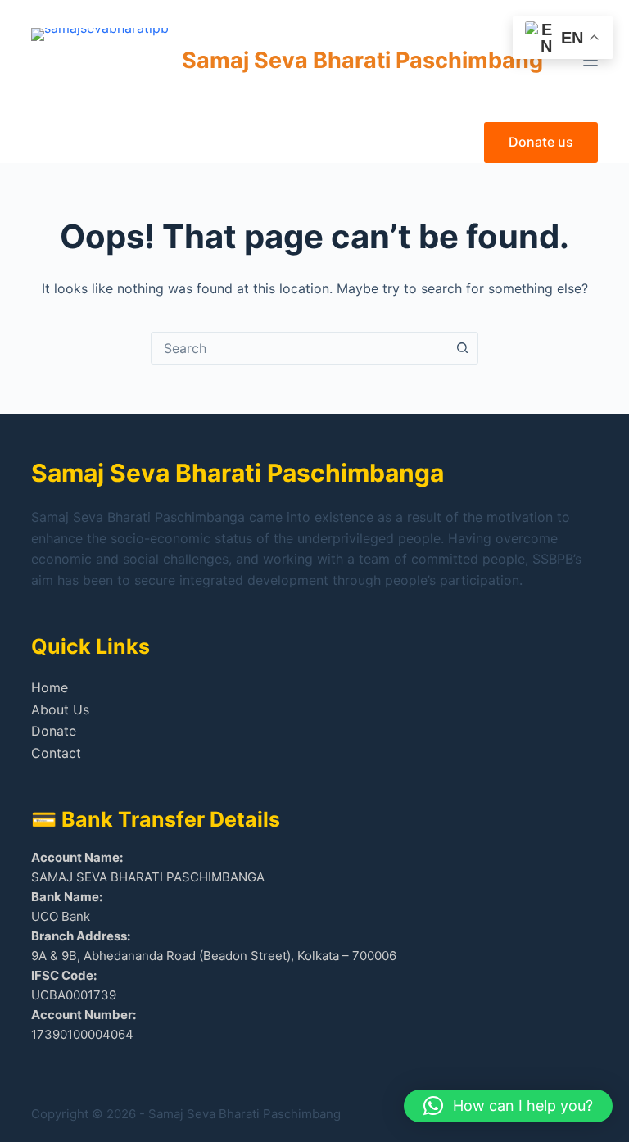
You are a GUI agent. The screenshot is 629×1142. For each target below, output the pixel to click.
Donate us (541, 142)
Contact (56, 753)
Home (49, 687)
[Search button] (461, 348)
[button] (508, 1106)
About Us (60, 709)
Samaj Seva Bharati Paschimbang (362, 60)
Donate (53, 731)
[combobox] (299, 348)
